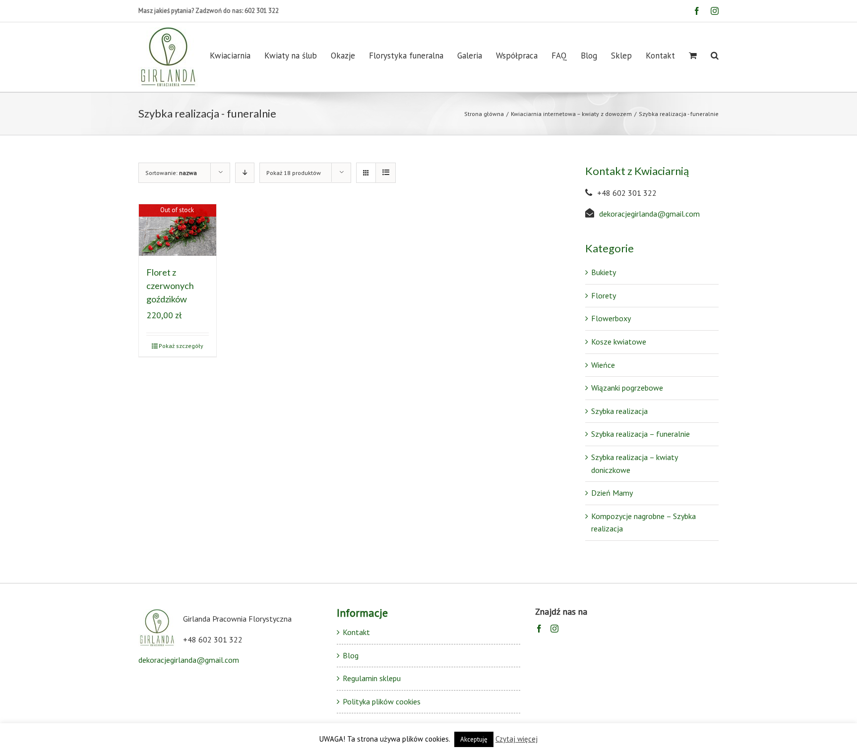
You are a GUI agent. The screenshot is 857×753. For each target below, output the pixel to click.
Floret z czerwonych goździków (170, 285)
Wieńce (603, 365)
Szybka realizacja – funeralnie (640, 434)
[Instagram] (554, 629)
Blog (351, 655)
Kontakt (356, 632)
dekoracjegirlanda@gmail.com (649, 214)
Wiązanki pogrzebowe (627, 388)
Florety (603, 295)
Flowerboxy (611, 318)
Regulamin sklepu (372, 678)
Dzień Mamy (612, 493)
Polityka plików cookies (382, 701)
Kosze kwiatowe (618, 342)
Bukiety (603, 272)
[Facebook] (539, 629)
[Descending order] (244, 173)
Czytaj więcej (516, 739)
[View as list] (385, 172)
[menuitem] (237, 55)
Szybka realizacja (619, 411)
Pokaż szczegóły (181, 345)
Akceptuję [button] (474, 739)
